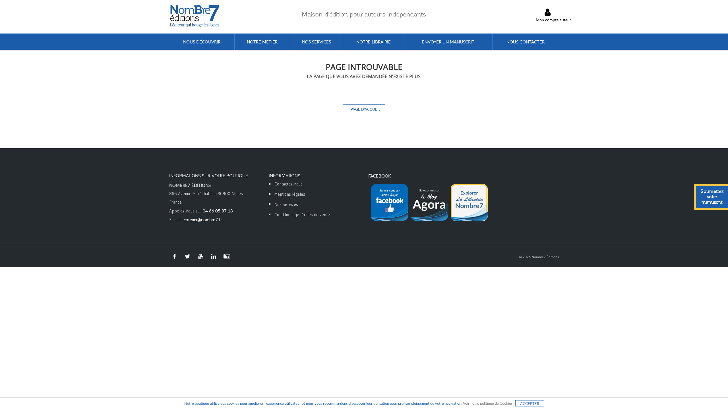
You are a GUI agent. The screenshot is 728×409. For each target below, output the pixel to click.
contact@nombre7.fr (203, 219)
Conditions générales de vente (302, 214)
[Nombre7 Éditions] (194, 16)
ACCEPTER (529, 403)
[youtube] (200, 256)
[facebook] (174, 256)
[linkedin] (213, 256)
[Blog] (227, 256)
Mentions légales (289, 194)
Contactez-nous (288, 184)
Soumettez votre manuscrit (712, 197)
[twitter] (187, 256)
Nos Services (286, 204)
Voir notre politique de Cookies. (488, 403)
